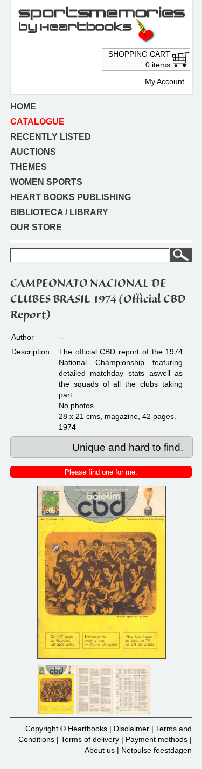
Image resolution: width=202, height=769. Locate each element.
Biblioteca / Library (59, 212)
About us (100, 750)
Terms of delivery (90, 739)
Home (23, 106)
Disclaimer (131, 728)
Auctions (33, 151)
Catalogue (37, 121)
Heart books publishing (70, 197)
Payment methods (156, 739)
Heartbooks (87, 728)
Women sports (46, 182)
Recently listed (50, 136)
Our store (36, 227)
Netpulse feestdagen (156, 750)
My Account (164, 81)
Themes (28, 166)
